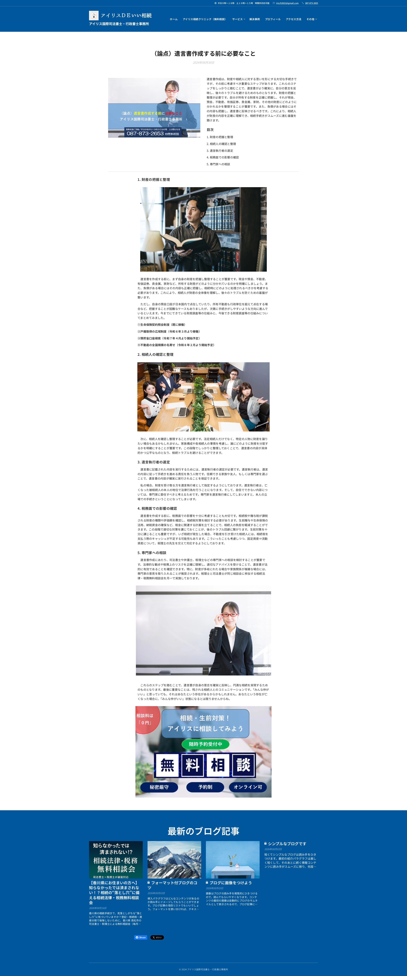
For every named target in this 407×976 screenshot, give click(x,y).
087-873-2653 (311, 3)
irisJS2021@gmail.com (287, 3)
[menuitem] (174, 19)
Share (142, 937)
